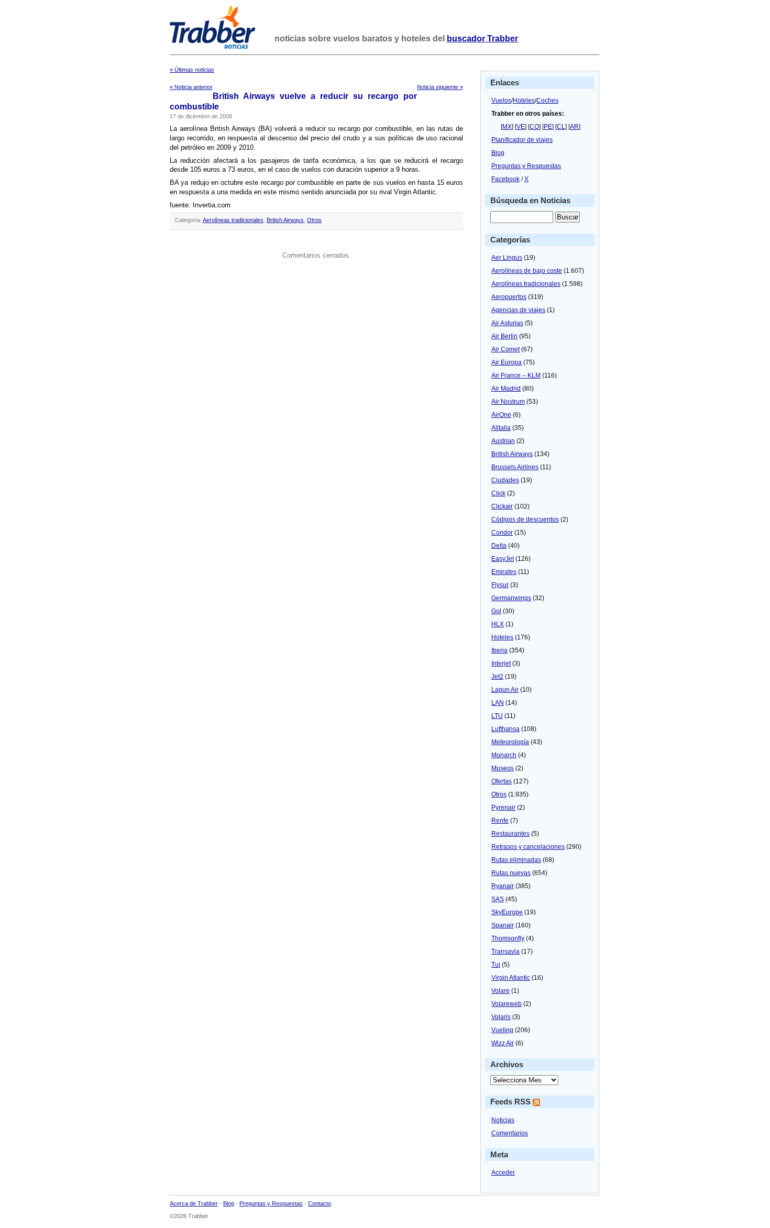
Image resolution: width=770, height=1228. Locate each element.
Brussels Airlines (514, 467)
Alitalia (501, 428)
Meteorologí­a (510, 742)
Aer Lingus (506, 257)
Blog (497, 153)
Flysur (500, 585)
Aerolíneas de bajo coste (526, 270)
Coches (547, 100)
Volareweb (506, 1004)
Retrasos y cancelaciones (528, 846)
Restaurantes (510, 833)
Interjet (501, 663)
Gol (496, 611)
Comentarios (509, 1133)
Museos (502, 768)
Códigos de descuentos (525, 519)
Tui (495, 964)
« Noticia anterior (191, 87)
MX (507, 126)
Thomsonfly (507, 938)
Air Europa (506, 362)
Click (498, 493)
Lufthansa (505, 729)
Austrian (503, 441)
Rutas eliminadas (516, 860)
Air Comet (505, 349)
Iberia (499, 650)
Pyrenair (503, 807)
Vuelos (501, 100)
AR (574, 126)
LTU (497, 716)
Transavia (505, 951)
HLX (497, 624)
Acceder (503, 1172)
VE (520, 126)
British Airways (285, 220)
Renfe (500, 820)
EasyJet (502, 558)
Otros (314, 220)
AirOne (501, 414)
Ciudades (505, 480)
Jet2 (497, 676)
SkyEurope (507, 912)
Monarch (503, 755)
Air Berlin (504, 336)
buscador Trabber (482, 38)
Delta (499, 545)
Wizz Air (502, 1043)
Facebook (505, 179)
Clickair (502, 506)
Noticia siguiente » (440, 87)
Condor (502, 532)
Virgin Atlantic (510, 977)
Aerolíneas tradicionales (233, 220)
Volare (500, 990)
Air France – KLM (516, 375)
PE (548, 126)
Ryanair (502, 886)
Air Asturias (507, 323)
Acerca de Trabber (194, 1203)
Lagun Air (505, 689)
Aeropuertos (508, 297)
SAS (497, 899)
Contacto (319, 1203)
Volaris (501, 1017)
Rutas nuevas (511, 873)
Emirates (503, 572)
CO (534, 126)
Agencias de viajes (518, 310)
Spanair (502, 925)
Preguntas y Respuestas (526, 166)
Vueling (502, 1030)
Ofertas (501, 781)
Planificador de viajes (522, 139)
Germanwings (511, 598)
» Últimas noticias (192, 70)
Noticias (502, 1120)
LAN (497, 702)
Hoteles (524, 100)
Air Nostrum (508, 401)
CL (561, 126)
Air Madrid (506, 388)
